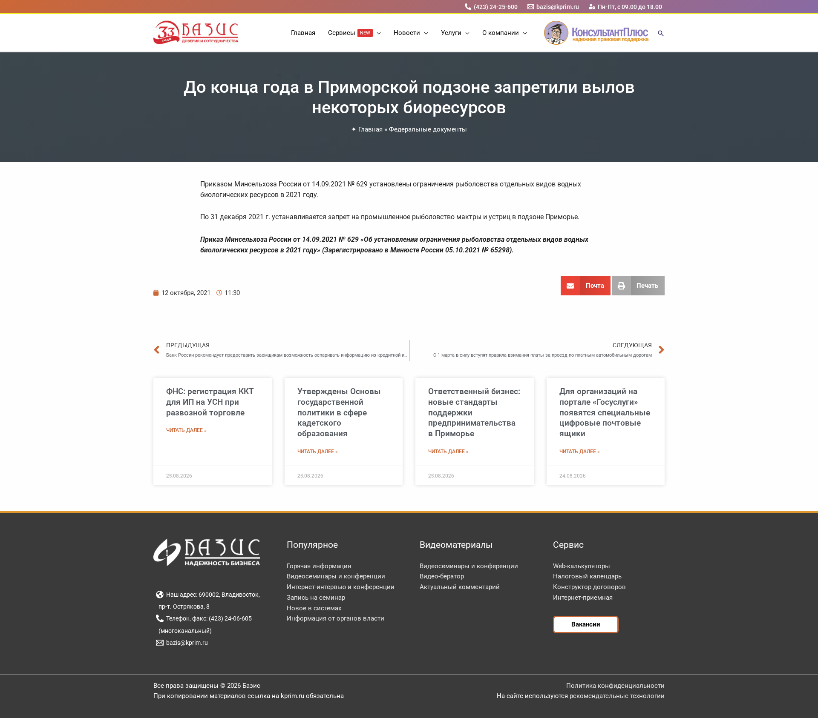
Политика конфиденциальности (615, 685)
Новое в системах (314, 608)
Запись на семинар (316, 597)
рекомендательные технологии (617, 696)
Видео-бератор (442, 576)
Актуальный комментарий (460, 587)
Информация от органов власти (335, 618)
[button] (377, 33)
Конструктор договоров (589, 587)
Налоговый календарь (587, 576)
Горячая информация (319, 566)
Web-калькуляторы (581, 566)
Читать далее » (186, 430)
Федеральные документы (428, 129)
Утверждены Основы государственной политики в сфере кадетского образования (339, 412)
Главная (370, 129)
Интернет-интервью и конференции (341, 587)
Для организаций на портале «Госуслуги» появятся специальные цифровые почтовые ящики (604, 412)
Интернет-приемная (583, 597)
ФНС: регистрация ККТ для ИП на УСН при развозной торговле (210, 401)
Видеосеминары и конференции (336, 576)
